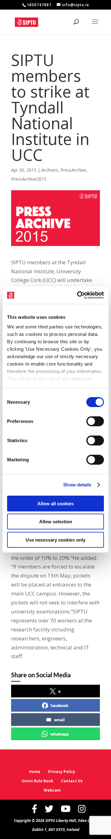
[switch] (95, 421)
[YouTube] (66, 808)
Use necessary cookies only (55, 539)
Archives (49, 170)
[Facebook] (34, 808)
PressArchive (73, 170)
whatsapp (59, 733)
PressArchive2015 (29, 179)
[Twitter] (49, 808)
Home (34, 771)
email (59, 719)
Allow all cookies (55, 503)
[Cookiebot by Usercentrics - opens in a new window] (78, 295)
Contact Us (72, 781)
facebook (59, 705)
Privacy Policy (61, 771)
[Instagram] (82, 808)
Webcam (52, 790)
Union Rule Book (37, 781)
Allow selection (55, 521)
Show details (77, 484)
